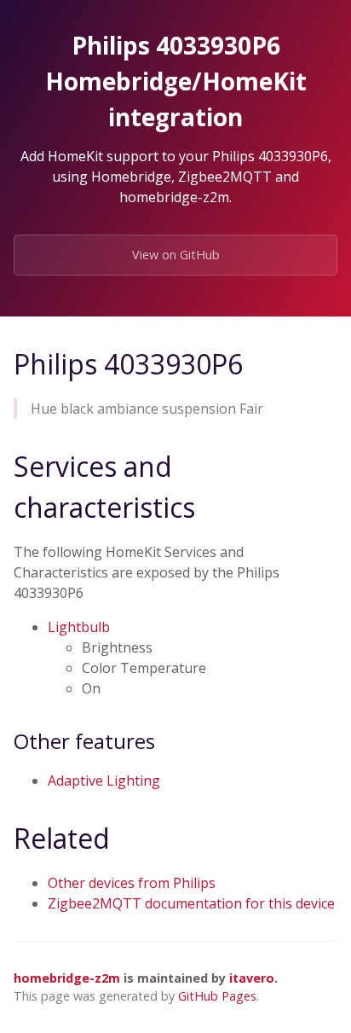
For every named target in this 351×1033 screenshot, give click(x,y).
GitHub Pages (217, 996)
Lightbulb (79, 627)
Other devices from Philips (132, 882)
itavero (251, 978)
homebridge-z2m (67, 978)
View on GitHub (176, 255)
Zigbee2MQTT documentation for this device (191, 903)
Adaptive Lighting (104, 780)
